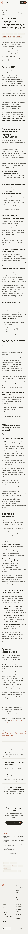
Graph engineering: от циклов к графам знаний (14, 840)
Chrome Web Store (20, 887)
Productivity (7, 865)
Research (14, 865)
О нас (17, 911)
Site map (4, 921)
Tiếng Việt (12, 735)
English (5, 732)
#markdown (19, 36)
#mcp (16, 34)
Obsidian (21, 865)
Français (11, 732)
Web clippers (7, 868)
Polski (7, 735)
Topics (3, 910)
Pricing (17, 900)
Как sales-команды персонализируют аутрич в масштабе (13, 844)
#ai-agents (21, 34)
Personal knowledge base (10, 871)
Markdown (6, 862)
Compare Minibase (7, 916)
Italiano (7, 733)
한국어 (12, 733)
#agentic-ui (10, 34)
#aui (4, 34)
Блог (7, 11)
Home (3, 11)
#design (4, 36)
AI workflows (13, 862)
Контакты (18, 909)
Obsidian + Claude (6, 919)
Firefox (17, 890)
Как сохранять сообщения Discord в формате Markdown (13, 848)
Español (16, 732)
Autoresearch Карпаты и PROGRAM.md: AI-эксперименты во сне (14, 852)
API (16, 897)
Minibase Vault (19, 895)
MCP (19, 871)
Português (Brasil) (19, 733)
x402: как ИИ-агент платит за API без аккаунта (13, 836)
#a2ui (9, 36)
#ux (14, 36)
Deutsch (21, 732)
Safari (17, 892)
